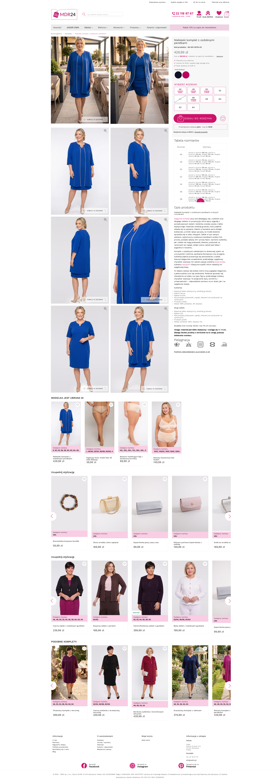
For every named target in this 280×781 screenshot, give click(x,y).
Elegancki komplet (182, 219)
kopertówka (220, 262)
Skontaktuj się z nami (60, 749)
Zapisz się (220, 56)
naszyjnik (186, 264)
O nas (54, 740)
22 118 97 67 (184, 13)
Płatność (100, 745)
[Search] (84, 14)
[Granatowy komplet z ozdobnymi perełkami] (178, 74)
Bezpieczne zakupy (104, 749)
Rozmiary (55, 742)
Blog (54, 752)
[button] (52, 516)
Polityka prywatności (60, 747)
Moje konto (146, 740)
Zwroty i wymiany (103, 742)
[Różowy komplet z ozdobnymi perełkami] (185, 74)
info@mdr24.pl (191, 760)
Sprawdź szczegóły (201, 132)
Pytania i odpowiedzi (105, 747)
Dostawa (100, 740)
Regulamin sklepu (59, 745)
